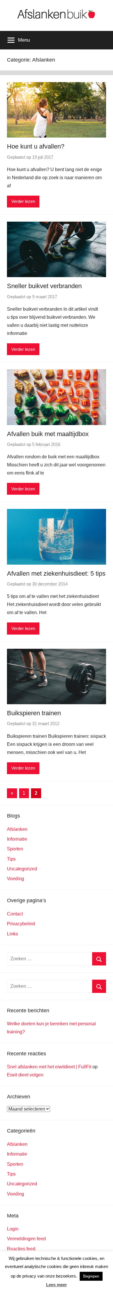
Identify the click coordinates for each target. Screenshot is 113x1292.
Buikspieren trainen (34, 713)
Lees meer (56, 1284)
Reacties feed (21, 1248)
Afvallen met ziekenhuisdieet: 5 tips (56, 573)
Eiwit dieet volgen (25, 1074)
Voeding (15, 878)
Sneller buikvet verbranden (44, 286)
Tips (11, 859)
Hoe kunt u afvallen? (35, 146)
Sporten (15, 848)
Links (12, 933)
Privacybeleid (21, 923)
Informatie (17, 839)
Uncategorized (22, 868)
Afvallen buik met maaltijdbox (48, 434)
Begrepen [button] (91, 1276)
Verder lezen (23, 201)
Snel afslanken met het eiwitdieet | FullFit (49, 1066)
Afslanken (17, 829)
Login (13, 1228)
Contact (15, 913)
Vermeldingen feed (26, 1238)
